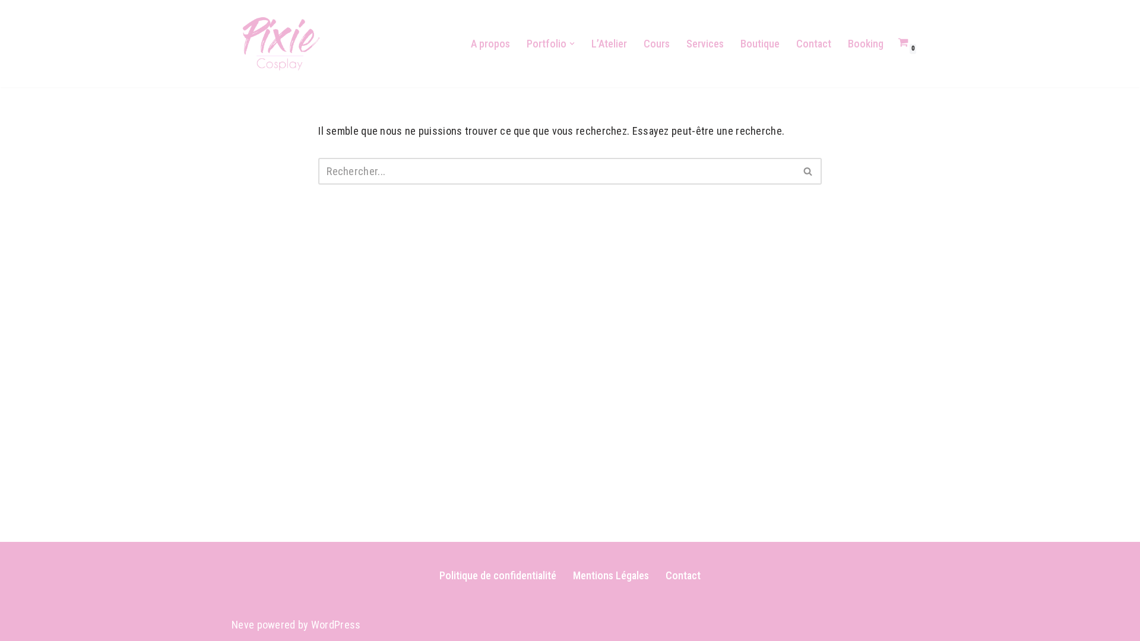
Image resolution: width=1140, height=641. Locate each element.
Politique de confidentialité (497, 575)
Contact (813, 43)
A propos (490, 43)
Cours (657, 43)
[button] (572, 43)
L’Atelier (609, 43)
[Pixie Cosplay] (281, 44)
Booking (866, 43)
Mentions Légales (611, 575)
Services (705, 43)
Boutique (760, 43)
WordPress (336, 624)
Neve (243, 624)
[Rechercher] (808, 171)
